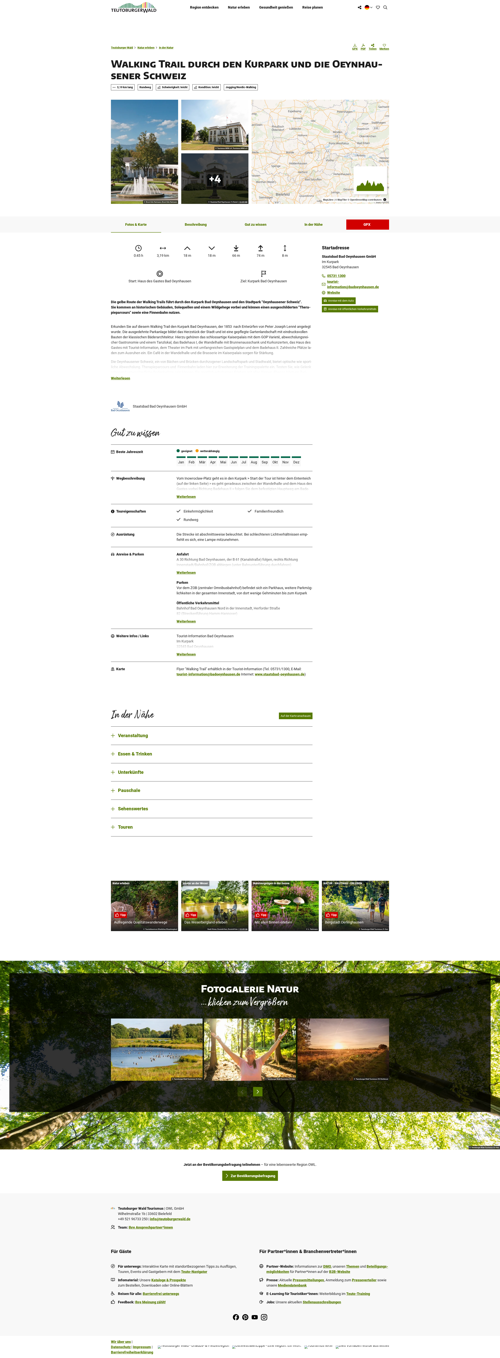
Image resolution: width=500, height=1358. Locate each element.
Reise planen (312, 7)
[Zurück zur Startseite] (134, 7)
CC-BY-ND (243, 202)
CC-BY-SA (243, 929)
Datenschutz (121, 1347)
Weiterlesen (120, 378)
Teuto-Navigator (194, 1272)
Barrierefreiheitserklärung (132, 1352)
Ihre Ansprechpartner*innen (151, 1227)
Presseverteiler (364, 1280)
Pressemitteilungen (308, 1280)
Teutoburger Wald (122, 47)
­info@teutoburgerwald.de (170, 1219)
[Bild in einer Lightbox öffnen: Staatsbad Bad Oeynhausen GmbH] (120, 406)
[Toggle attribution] (384, 199)
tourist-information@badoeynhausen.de (208, 674)
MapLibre (328, 199)
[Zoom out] (256, 110)
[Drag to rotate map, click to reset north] (256, 116)
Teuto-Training (358, 1294)
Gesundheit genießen (276, 7)
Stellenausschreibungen (322, 1302)
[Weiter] (257, 1091)
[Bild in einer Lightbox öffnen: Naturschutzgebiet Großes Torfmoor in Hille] (343, 1049)
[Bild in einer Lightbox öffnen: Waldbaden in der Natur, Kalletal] (250, 1049)
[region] (320, 152)
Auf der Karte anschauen (296, 715)
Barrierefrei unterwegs (161, 1294)
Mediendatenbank (292, 1285)
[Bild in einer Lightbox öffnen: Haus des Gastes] (214, 125)
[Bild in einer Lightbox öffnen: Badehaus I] (214, 178)
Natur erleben (239, 7)
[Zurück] (242, 1091)
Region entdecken (204, 7)
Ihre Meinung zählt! (150, 1302)
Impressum (142, 1347)
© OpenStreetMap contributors (365, 199)
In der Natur (166, 47)
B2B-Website (339, 1272)
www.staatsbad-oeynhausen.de (279, 674)
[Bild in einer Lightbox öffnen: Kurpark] (144, 152)
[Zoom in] (256, 104)
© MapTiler (341, 199)
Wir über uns (121, 1342)
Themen (352, 1266)
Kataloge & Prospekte (168, 1280)
